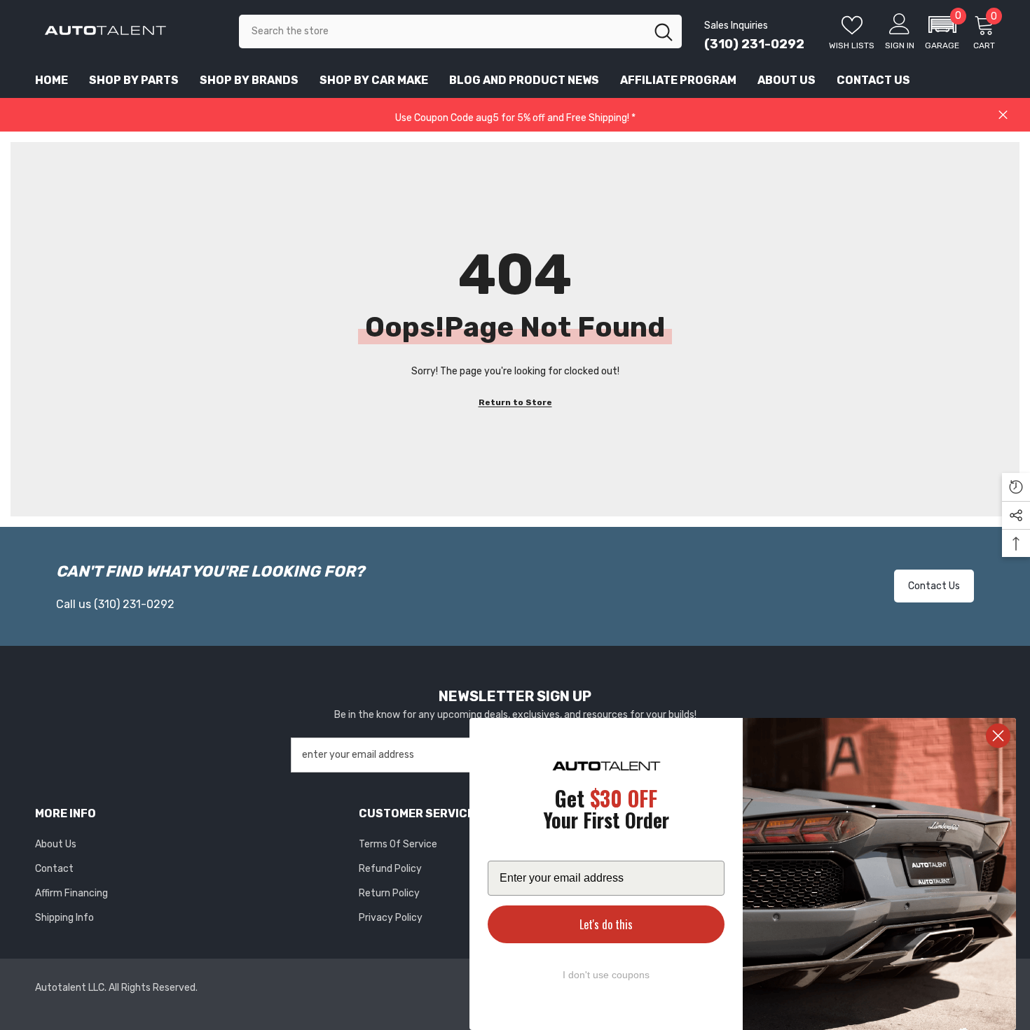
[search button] (663, 31)
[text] (606, 811)
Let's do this (606, 924)
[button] (942, 31)
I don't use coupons (606, 974)
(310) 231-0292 (754, 44)
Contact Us (934, 586)
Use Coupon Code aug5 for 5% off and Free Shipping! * (515, 118)
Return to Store (515, 402)
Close (1003, 115)
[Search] (460, 31)
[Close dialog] (998, 736)
